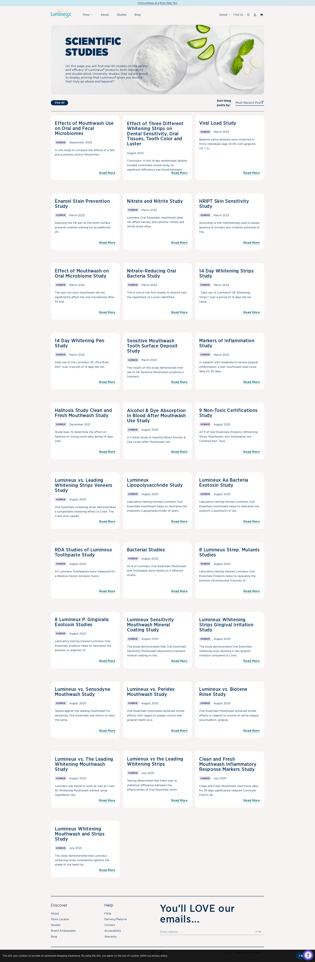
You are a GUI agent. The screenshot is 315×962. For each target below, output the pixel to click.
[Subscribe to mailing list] (259, 932)
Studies (121, 14)
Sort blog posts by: (224, 103)
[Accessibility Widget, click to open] (308, 955)
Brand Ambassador (63, 930)
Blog (137, 14)
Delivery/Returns (115, 919)
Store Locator (60, 919)
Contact (109, 925)
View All (59, 102)
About (105, 14)
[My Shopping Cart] (262, 15)
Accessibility (112, 930)
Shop (89, 16)
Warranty (110, 936)
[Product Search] (248, 15)
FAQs (107, 913)
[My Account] (255, 15)
